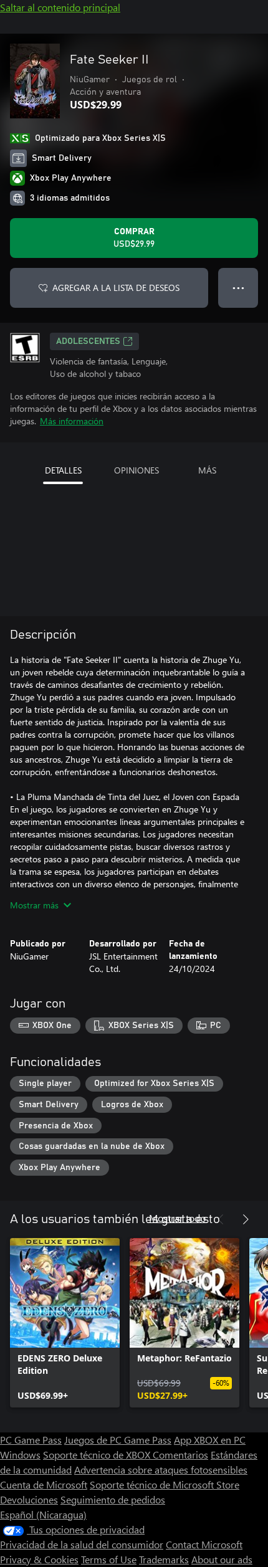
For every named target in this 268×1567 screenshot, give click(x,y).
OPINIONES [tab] (136, 470)
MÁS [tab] (207, 470)
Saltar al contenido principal (60, 7)
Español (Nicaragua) (43, 1514)
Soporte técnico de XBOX (98, 1454)
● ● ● (238, 287)
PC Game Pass (31, 1439)
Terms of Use (108, 1559)
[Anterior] (220, 1219)
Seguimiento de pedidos (112, 1499)
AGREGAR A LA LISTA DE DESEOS (115, 287)
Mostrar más (34, 905)
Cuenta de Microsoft (43, 1484)
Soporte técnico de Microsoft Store (164, 1484)
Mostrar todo (177, 1217)
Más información (71, 421)
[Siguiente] (245, 1219)
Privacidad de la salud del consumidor (81, 1544)
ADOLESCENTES (88, 341)
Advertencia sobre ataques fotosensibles (160, 1469)
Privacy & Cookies (39, 1559)
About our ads (221, 1559)
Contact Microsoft (204, 1544)
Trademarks (164, 1559)
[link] (65, 1322)
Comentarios (180, 1454)
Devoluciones (29, 1499)
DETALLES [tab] (63, 470)
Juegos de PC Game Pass (117, 1439)
